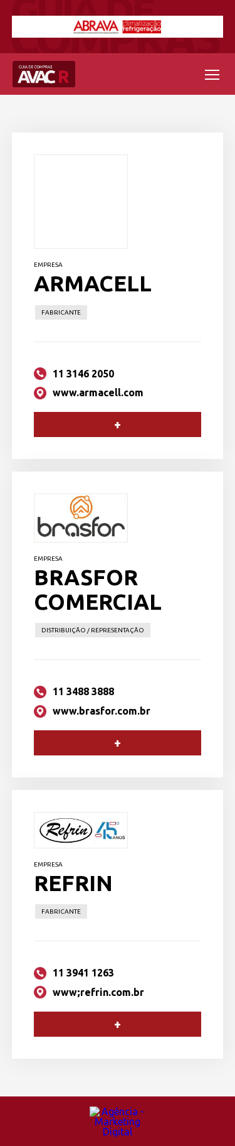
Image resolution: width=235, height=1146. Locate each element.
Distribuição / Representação (92, 630)
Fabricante (61, 312)
